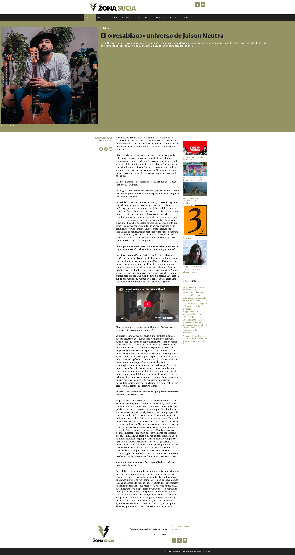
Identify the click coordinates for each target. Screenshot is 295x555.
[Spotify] (185, 540)
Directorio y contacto (181, 526)
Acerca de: (185, 18)
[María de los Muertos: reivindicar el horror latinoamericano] (195, 264)
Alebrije (208, 551)
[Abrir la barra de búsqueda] (207, 17)
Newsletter (176, 532)
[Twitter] (203, 4)
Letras (137, 18)
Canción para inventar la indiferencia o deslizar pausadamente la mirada (194, 289)
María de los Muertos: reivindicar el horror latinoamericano (192, 269)
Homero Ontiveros (103, 138)
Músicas (90, 18)
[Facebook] (197, 4)
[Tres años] (195, 235)
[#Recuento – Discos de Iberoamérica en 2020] (195, 175)
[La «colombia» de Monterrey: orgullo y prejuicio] (195, 195)
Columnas (158, 18)
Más (172, 18)
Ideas (147, 18)
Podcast (125, 18)
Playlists (113, 18)
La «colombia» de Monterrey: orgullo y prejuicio (192, 200)
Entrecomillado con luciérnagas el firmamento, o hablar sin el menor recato (195, 298)
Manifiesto (176, 529)
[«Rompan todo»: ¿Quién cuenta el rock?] (195, 154)
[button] (101, 149)
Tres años (187, 238)
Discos (101, 18)
